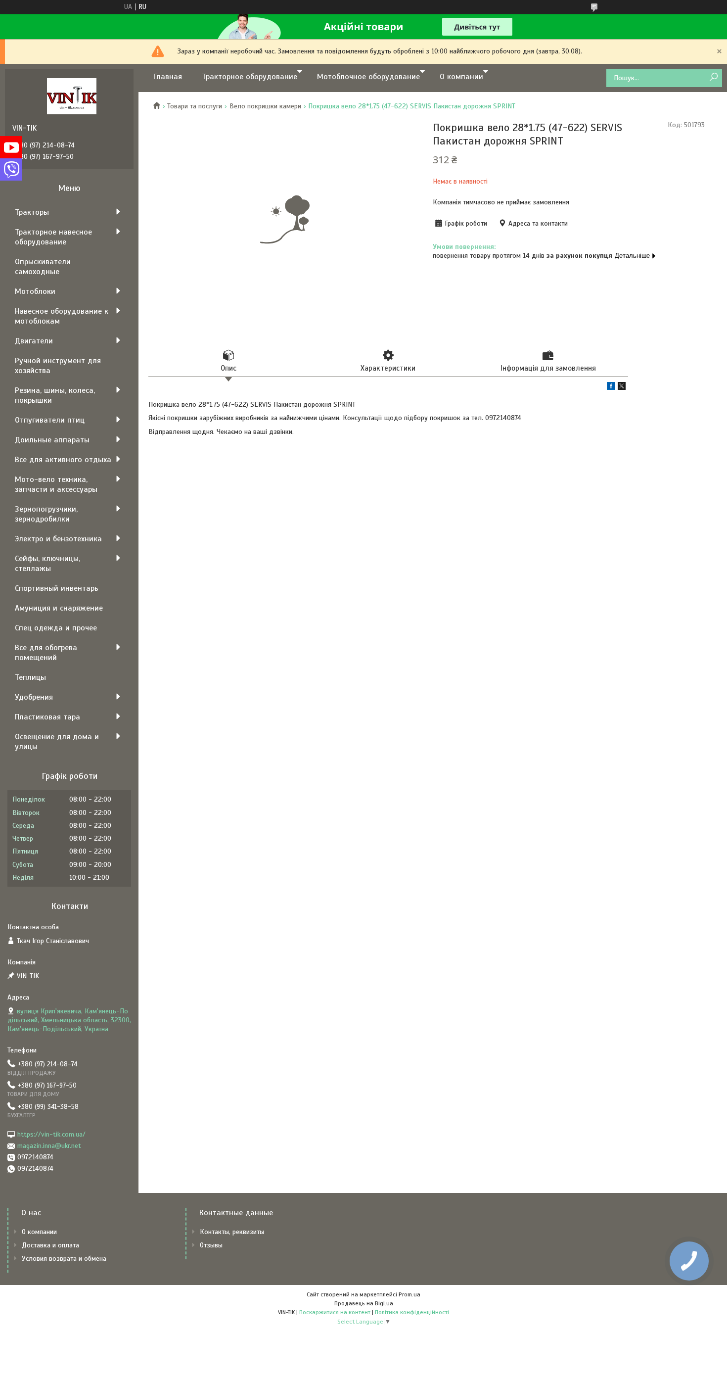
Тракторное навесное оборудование (53, 237)
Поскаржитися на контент (334, 1312)
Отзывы (211, 1245)
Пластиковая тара (47, 717)
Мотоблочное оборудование (368, 77)
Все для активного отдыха (63, 460)
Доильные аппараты (52, 440)
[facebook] (611, 387)
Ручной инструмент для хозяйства (58, 366)
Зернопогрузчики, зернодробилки (46, 514)
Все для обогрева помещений (46, 653)
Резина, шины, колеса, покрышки (55, 395)
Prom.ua (409, 1294)
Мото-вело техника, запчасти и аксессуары (56, 484)
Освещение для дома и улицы (57, 742)
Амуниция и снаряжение (59, 608)
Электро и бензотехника (58, 539)
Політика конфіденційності (412, 1312)
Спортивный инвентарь (56, 588)
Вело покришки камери (265, 106)
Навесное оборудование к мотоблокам (61, 316)
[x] (622, 387)
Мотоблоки (35, 291)
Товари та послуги (194, 106)
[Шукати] (713, 77)
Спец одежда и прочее (56, 628)
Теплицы (30, 677)
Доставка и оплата (50, 1245)
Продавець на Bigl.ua (363, 1303)
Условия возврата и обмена (64, 1258)
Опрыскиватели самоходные (43, 267)
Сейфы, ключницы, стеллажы (47, 563)
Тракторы (32, 212)
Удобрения (34, 697)
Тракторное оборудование (249, 77)
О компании (461, 77)
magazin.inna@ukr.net (49, 1146)
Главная (167, 77)
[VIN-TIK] (71, 96)
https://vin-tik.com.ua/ (51, 1134)
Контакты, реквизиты (232, 1232)
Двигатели (34, 341)
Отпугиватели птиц (50, 420)
